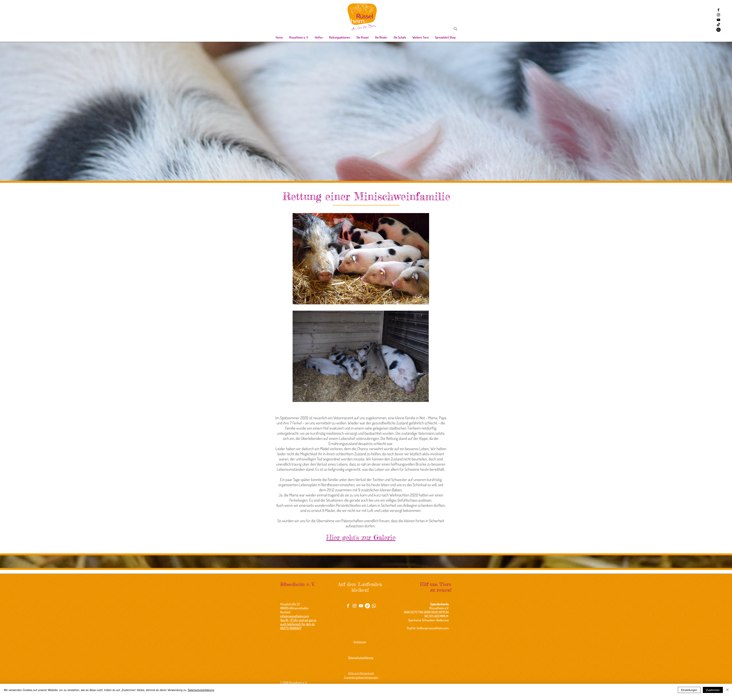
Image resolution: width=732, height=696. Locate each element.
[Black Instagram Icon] (718, 15)
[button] (298, 37)
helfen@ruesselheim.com (433, 628)
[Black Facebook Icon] (718, 10)
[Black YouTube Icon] (718, 20)
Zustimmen (713, 690)
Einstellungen (689, 690)
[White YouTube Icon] (361, 605)
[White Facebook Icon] (348, 605)
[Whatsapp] (718, 30)
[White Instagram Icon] (354, 605)
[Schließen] (727, 690)
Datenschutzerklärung (201, 690)
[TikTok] (718, 25)
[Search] (455, 29)
